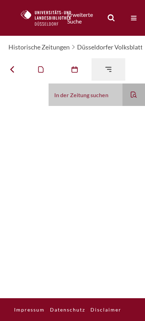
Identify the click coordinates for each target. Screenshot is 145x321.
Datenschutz (67, 310)
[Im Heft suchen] (133, 94)
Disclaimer (105, 310)
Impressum (29, 310)
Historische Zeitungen (39, 47)
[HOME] (49, 18)
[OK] (111, 18)
